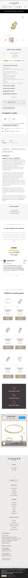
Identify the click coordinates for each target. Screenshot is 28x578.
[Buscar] (10, 7)
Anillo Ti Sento (11, 142)
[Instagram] (15, 477)
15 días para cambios (9, 85)
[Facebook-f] (13, 477)
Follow (23, 417)
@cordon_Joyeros (5, 199)
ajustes (11, 573)
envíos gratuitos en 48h (10, 65)
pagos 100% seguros (9, 88)
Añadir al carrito (9, 108)
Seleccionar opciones (20, 318)
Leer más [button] (5, 271)
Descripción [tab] (6, 149)
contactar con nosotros (8, 191)
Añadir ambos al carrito (10, 125)
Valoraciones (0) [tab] (8, 151)
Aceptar (4, 575)
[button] (25, 7)
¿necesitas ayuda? (9, 91)
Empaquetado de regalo (10, 93)
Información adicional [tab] (18, 149)
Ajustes (9, 575)
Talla (4, 101)
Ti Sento (16, 142)
